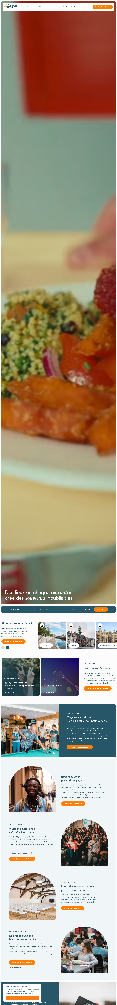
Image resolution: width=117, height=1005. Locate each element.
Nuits (73, 609)
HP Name (4, 606)
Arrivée (40, 609)
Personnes (89, 609)
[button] (3, 647)
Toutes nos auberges (13, 678)
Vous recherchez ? (60, 7)
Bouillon (49, 681)
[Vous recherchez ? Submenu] (68, 7)
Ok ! (22, 998)
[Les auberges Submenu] (34, 7)
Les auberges (27, 7)
